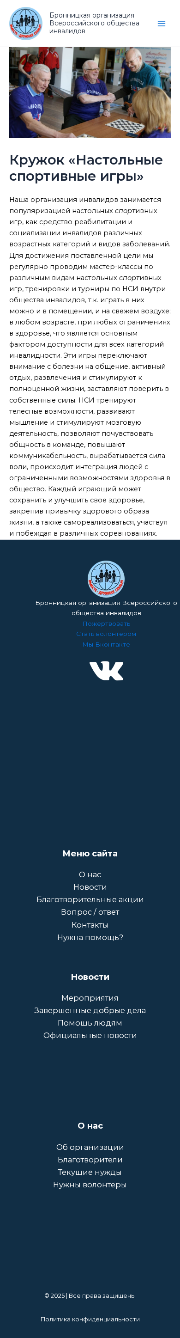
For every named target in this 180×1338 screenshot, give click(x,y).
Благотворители (90, 1159)
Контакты (90, 924)
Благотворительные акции (90, 899)
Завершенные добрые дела (90, 1010)
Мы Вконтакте (106, 644)
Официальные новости (90, 1035)
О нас (90, 874)
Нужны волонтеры (90, 1184)
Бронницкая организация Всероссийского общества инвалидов (94, 23)
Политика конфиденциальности (90, 1319)
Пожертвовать (106, 623)
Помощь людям (90, 1022)
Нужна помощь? (90, 937)
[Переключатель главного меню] (161, 23)
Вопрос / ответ (90, 911)
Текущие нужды (90, 1172)
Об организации (90, 1147)
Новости (90, 887)
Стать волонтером (106, 633)
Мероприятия (90, 997)
